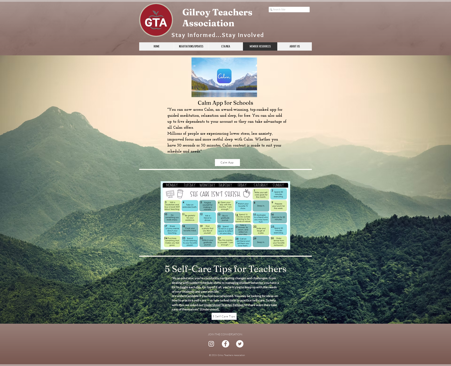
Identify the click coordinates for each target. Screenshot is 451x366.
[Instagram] (211, 343)
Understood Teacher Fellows (224, 305)
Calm (209, 110)
